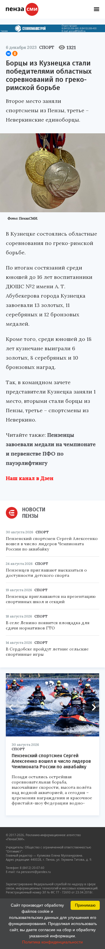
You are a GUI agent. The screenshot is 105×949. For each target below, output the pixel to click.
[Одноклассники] (15, 53)
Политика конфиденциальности (52, 942)
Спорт (46, 47)
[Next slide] (92, 707)
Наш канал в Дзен (29, 478)
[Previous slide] (13, 707)
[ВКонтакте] (8, 53)
